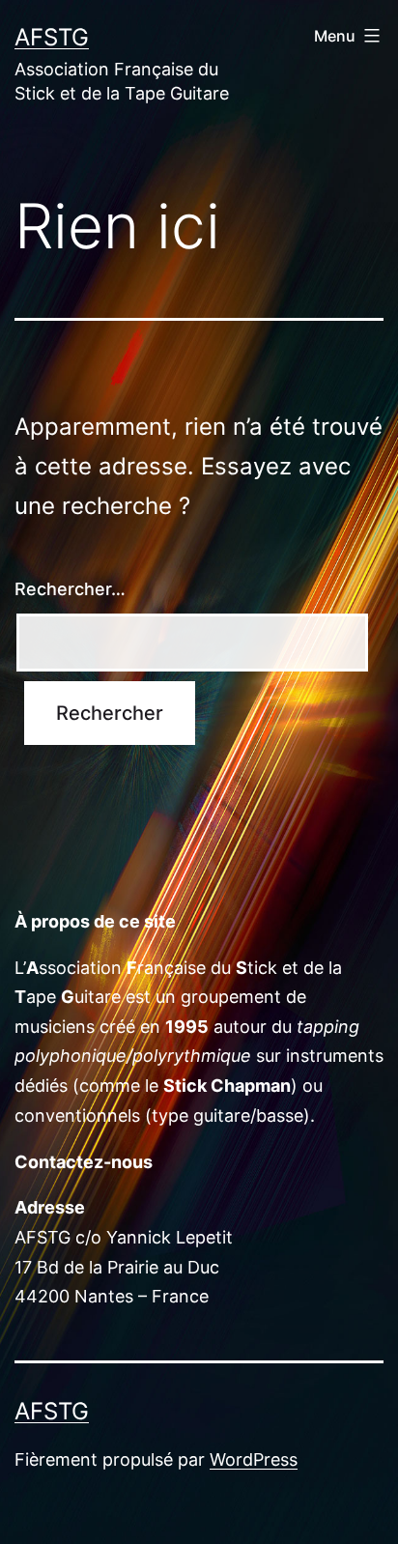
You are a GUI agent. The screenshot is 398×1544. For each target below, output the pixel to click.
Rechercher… (70, 589)
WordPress (254, 1459)
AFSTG (51, 37)
